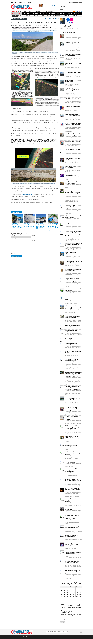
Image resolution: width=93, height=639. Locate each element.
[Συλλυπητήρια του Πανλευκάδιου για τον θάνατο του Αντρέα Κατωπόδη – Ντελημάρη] (62, 529)
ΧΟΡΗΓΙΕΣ (25, 2)
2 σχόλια (73, 311)
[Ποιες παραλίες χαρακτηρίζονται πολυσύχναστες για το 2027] (62, 538)
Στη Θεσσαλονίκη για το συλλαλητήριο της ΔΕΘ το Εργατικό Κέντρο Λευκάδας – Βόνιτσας (73, 244)
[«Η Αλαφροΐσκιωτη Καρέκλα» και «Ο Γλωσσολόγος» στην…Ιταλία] (62, 109)
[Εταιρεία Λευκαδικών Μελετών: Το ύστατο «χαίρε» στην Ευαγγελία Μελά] (62, 264)
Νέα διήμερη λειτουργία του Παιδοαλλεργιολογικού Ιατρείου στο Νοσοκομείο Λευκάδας (72, 89)
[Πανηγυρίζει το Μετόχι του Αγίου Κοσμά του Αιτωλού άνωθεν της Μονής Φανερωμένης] (62, 272)
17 (61, 594)
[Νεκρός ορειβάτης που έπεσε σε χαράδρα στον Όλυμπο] (62, 75)
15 (77, 592)
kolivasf (57, 18)
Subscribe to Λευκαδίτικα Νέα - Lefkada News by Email (71, 607)
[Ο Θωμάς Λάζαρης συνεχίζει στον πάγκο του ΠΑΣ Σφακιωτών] (62, 169)
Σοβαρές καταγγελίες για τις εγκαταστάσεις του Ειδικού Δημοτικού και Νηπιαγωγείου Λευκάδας (73, 552)
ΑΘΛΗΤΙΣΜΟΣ (52, 13)
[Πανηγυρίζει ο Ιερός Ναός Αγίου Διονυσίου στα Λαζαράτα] (62, 185)
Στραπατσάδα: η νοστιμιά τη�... (49, 5)
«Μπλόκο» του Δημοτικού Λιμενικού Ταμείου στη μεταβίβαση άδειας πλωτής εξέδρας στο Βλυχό (73, 307)
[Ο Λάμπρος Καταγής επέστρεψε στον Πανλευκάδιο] (62, 161)
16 (80, 592)
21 (73, 594)
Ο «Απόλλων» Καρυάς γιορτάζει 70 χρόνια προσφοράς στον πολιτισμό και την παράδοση (72, 418)
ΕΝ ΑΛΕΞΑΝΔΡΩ (58, 15)
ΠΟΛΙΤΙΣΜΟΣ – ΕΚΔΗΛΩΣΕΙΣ (30, 13)
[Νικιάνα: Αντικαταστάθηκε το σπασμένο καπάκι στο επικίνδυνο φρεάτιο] (62, 136)
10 (61, 592)
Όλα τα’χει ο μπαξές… (69, 338)
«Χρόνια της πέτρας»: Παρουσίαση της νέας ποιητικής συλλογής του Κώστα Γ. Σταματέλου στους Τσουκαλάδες (72, 561)
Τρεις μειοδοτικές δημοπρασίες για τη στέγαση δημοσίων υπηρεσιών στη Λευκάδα (72, 298)
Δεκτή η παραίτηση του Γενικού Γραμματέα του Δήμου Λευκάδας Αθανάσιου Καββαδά (71, 409)
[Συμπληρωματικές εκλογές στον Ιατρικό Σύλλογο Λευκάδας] (62, 292)
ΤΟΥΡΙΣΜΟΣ (36, 15)
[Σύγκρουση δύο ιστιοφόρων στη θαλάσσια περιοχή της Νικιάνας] (62, 83)
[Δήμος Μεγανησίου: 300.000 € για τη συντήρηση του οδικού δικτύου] (62, 446)
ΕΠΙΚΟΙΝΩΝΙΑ (14, 2)
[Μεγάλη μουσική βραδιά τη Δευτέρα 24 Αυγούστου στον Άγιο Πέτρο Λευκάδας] (62, 144)
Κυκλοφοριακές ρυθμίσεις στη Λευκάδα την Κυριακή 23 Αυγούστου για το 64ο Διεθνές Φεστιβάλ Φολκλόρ (73, 207)
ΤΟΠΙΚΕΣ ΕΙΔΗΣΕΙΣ (17, 13)
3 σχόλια (73, 257)
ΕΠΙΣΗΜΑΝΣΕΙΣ (46, 4)
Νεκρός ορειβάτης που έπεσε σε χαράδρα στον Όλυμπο (27, 11)
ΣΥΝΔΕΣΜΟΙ (30, 2)
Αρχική (15, 15)
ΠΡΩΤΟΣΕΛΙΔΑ (50, 15)
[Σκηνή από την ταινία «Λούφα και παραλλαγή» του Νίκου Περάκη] (62, 37)
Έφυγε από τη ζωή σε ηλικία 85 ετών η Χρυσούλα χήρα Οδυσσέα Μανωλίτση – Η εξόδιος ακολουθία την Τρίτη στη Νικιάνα (73, 489)
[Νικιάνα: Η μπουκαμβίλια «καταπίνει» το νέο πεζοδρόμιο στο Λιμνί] (62, 57)
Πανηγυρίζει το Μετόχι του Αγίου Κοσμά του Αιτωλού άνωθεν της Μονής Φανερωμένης (73, 270)
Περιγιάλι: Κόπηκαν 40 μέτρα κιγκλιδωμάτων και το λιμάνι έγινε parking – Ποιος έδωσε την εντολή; (17, 226)
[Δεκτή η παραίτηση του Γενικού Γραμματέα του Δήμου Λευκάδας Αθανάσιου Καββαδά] (62, 410)
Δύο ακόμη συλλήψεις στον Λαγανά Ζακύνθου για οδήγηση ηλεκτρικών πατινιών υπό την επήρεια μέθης (72, 280)
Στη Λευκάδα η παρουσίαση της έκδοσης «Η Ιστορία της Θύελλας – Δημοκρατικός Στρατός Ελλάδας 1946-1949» (73, 125)
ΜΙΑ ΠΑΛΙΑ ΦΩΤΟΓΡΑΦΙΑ (73, 15)
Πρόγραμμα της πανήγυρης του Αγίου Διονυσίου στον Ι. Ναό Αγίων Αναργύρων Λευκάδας (73, 151)
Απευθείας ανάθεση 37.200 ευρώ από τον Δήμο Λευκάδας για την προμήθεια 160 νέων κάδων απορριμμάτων (73, 316)
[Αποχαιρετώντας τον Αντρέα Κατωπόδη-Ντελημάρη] (62, 354)
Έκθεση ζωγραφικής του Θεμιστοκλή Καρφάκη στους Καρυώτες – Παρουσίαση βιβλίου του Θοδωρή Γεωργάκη (73, 572)
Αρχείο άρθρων (63, 28)
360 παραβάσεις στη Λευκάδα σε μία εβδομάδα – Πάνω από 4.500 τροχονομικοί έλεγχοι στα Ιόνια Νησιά (72, 388)
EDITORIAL (20, 2)
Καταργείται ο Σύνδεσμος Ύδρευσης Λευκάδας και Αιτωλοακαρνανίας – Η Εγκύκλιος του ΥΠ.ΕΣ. (72, 500)
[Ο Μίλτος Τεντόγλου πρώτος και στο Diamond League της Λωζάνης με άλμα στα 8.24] (62, 117)
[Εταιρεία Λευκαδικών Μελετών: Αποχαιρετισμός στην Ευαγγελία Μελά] (62, 346)
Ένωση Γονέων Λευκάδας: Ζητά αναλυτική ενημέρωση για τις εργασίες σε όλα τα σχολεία (73, 480)
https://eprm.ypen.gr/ (27, 194)
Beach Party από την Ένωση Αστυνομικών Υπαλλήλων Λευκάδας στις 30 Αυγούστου (73, 453)
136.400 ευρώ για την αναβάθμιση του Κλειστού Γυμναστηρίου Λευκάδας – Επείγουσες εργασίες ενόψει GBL (72, 427)
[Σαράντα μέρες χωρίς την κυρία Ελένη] (62, 328)
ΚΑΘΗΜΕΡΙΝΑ (43, 13)
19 (67, 594)
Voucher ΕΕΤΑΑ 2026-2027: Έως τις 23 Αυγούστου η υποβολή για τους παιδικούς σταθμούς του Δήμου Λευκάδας (73, 398)
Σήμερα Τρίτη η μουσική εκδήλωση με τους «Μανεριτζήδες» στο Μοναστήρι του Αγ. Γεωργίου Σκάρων (73, 470)
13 (70, 592)
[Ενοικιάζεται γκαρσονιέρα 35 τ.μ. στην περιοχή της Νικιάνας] (62, 439)
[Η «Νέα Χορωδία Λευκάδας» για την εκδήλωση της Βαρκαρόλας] (62, 101)
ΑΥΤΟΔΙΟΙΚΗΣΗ (21, 15)
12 (67, 592)
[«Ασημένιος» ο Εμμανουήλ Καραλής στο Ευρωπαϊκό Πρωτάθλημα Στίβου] (62, 546)
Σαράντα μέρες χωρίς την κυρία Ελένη (72, 325)
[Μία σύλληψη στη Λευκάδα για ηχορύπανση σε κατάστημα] (62, 177)
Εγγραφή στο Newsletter (66, 612)
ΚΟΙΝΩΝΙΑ (65, 15)
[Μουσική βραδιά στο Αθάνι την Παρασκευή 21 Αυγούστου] (62, 226)
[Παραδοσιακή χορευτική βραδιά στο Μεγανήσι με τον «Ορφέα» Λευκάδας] (62, 333)
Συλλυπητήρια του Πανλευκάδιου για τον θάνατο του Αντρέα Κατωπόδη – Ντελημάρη (73, 527)
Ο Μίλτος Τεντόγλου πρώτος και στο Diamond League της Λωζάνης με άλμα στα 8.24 (72, 115)
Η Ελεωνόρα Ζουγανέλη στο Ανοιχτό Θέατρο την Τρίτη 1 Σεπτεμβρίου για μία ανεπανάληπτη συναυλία (72, 517)
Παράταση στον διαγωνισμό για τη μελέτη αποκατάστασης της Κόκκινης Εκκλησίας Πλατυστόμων (73, 63)
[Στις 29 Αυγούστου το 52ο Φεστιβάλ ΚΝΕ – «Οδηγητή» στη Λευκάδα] (62, 463)
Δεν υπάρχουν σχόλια (73, 38)
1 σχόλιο (73, 220)
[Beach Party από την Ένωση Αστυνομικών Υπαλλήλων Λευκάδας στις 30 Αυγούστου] (62, 454)
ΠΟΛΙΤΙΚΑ (76, 13)
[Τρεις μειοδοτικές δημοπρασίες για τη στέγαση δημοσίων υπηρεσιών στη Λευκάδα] (62, 299)
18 (64, 594)
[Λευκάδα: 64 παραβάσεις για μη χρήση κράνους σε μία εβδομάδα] (62, 511)
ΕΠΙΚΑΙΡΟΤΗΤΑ (29, 15)
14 (73, 592)
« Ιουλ (64, 600)
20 (70, 594)
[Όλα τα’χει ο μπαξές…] (62, 341)
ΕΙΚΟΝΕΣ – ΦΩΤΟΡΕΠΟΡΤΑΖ (64, 13)
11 (64, 592)
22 (77, 594)
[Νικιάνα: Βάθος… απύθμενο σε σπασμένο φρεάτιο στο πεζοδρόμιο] (62, 218)
